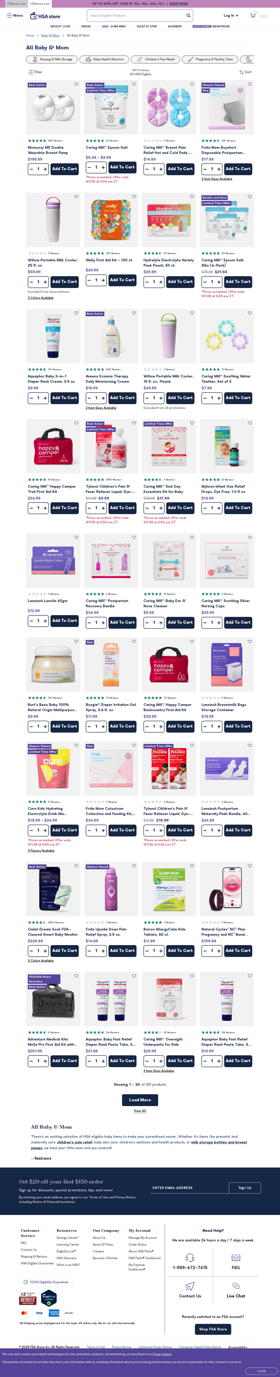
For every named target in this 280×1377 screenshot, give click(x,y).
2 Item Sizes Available (101, 408)
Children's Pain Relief (160, 59)
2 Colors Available (41, 298)
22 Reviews (228, 479)
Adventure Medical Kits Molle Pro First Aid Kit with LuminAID (51, 1042)
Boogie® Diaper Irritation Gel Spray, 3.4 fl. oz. (111, 707)
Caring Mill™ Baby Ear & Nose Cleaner (165, 603)
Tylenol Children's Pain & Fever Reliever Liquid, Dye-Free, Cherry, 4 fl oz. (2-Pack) (167, 812)
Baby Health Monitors (109, 59)
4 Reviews (169, 479)
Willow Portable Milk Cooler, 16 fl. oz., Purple (168, 379)
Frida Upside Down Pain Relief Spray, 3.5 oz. (106, 932)
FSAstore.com (16, 4)
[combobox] (140, 15)
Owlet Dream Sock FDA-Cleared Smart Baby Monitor (53, 932)
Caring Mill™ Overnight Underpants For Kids (163, 1042)
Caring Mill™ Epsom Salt (107, 148)
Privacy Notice (162, 1354)
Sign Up (245, 1188)
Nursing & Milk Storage (56, 59)
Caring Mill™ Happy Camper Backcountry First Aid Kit (168, 707)
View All (140, 1111)
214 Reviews (112, 1032)
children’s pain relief (74, 1142)
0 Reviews (169, 140)
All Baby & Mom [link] (78, 35)
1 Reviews (169, 922)
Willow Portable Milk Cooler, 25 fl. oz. (53, 262)
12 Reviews (170, 594)
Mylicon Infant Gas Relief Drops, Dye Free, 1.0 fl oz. (223, 489)
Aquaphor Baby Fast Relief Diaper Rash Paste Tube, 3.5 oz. (226, 1042)
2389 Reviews (114, 479)
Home (30, 35)
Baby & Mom (51, 35)
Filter (38, 72)
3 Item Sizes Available (216, 179)
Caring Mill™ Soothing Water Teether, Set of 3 (226, 379)
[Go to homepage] (45, 15)
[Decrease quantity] (31, 169)
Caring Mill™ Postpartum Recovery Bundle (107, 603)
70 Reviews (112, 697)
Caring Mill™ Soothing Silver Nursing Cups (225, 603)
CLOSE (261, 1371)
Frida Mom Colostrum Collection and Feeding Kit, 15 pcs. (109, 812)
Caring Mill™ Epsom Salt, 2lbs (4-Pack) (222, 262)
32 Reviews (170, 1032)
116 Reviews (54, 369)
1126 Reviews (55, 140)
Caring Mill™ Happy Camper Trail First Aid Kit (52, 489)
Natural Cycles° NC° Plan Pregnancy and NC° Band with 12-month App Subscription (223, 932)
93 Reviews (112, 140)
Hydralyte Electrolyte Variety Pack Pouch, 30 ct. (169, 262)
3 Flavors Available (41, 851)
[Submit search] (189, 15)
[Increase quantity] (45, 169)
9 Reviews (54, 1032)
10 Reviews (228, 369)
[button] (53, 107)
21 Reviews (54, 802)
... (41, 1158)
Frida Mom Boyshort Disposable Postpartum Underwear (221, 150)
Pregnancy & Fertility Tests (214, 59)
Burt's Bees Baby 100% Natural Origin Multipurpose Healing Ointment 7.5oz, (52, 708)
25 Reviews (170, 253)
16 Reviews (170, 697)
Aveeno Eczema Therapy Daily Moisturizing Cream (107, 379)
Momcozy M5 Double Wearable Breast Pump (48, 150)
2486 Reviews (56, 922)
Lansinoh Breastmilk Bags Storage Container (223, 707)
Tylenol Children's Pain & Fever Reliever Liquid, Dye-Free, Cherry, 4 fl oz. (109, 489)
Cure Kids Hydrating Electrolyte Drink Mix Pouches (46, 812)
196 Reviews (229, 140)
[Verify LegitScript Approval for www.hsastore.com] (49, 1298)
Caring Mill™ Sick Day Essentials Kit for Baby (163, 489)
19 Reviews (54, 479)
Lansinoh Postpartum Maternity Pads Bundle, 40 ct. (224, 812)
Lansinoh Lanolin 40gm (47, 601)
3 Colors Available (41, 961)
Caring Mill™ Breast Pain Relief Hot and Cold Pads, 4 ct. (168, 150)
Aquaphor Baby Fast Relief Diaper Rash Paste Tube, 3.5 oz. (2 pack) (111, 1042)
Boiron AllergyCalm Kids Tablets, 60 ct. (165, 932)
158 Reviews (113, 253)
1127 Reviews (55, 697)
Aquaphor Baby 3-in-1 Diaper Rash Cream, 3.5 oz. (51, 379)
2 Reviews (111, 594)
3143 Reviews (113, 369)
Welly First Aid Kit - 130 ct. (109, 260)
